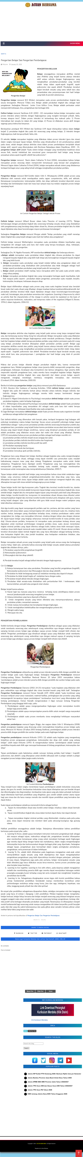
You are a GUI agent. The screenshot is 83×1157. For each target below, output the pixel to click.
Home (50, 991)
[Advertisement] (52, 1120)
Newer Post (30, 991)
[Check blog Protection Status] (29, 1032)
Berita (3, 54)
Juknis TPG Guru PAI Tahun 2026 (40, 1090)
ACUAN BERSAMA (41, 1143)
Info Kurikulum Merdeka (39, 1020)
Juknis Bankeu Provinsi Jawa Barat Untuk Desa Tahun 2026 (50, 1078)
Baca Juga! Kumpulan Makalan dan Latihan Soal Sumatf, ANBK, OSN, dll (40, 939)
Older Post (40, 991)
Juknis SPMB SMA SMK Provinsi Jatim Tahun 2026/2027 (48, 1082)
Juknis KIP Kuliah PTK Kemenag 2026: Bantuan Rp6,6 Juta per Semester (54, 1074)
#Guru (43, 920)
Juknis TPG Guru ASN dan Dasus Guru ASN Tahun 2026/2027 (50, 1086)
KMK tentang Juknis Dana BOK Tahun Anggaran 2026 (47, 1094)
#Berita (37, 920)
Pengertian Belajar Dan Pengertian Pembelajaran (43, 915)
